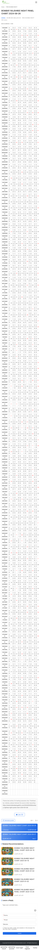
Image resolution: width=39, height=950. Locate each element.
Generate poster (9, 820)
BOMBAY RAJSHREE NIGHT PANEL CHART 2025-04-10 (24, 849)
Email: (6, 920)
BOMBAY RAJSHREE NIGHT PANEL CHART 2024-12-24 (24, 891)
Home (2, 7)
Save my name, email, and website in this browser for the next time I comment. (19, 928)
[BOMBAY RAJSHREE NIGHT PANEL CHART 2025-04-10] (7, 851)
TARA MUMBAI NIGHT (28, 18)
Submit (19, 933)
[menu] (36, 2)
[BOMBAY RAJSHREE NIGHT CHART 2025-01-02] (7, 882)
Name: (5, 915)
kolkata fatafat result (20, 943)
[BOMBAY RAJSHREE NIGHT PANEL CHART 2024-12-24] (7, 892)
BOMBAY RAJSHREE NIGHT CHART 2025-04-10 (24, 860)
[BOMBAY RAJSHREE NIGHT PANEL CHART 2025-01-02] (7, 871)
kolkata (3, 18)
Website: (5, 924)
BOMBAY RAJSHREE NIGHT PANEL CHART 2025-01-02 (24, 870)
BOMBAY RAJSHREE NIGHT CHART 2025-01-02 (24, 880)
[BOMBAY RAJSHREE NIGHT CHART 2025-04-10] (7, 861)
